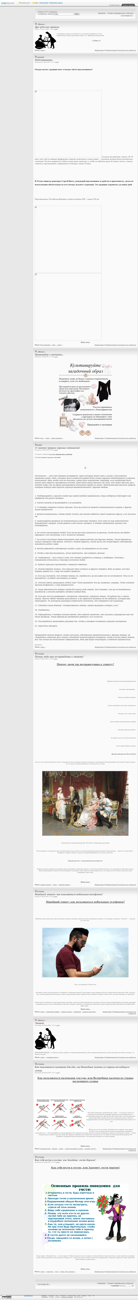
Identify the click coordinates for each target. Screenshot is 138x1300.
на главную (51, 1295)
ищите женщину (56, 438)
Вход (36, 3)
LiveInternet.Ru (28, 1295)
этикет (42, 50)
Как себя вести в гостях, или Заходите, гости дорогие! (85, 1167)
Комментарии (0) (100, 50)
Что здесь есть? (24, 3)
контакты (57, 1297)
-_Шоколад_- (41, 24)
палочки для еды (90, 1149)
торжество (49, 1271)
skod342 (39, 445)
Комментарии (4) (100, 345)
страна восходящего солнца (74, 1149)
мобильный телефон (53, 1012)
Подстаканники (45, 345)
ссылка (55, 29)
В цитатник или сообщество (127, 50)
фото (53, 345)
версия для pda (78, 1297)
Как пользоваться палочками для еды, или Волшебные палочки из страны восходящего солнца (85, 1079)
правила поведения (89, 1012)
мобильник (77, 1012)
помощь (51, 1297)
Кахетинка (52, 454)
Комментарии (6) (100, 1057)
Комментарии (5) (100, 438)
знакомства (63, 1295)
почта (57, 1295)
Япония (54, 1149)
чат (93, 1295)
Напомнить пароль (56, 3)
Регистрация (44, 3)
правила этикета (45, 885)
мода (41, 438)
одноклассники (72, 1295)
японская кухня (45, 1149)
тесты (89, 1295)
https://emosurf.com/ (38, 644)
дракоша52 (40, 57)
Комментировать (111, 50)
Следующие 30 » (127, 15)
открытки (84, 1295)
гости (56, 1271)
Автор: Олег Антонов (67, 1271)
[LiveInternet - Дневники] (10, 2)
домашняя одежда (52, 1057)
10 (132, 1286)
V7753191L (40, 654)
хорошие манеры (64, 885)
